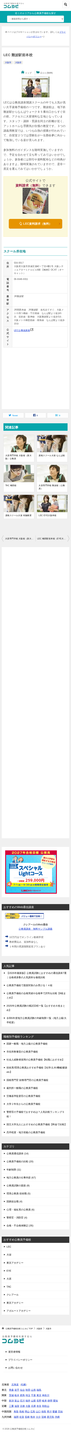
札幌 (23, 1384)
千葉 (33, 1395)
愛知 (55, 1400)
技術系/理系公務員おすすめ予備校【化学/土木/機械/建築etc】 (37, 1069)
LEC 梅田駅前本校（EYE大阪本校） (53, 538)
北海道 (15, 1384)
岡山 (27, 1411)
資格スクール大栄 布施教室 (18, 515)
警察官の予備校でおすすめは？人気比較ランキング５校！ (35, 1114)
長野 (39, 1400)
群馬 (22, 1395)
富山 (16, 1400)
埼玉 (28, 1395)
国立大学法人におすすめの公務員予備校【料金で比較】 (37, 1124)
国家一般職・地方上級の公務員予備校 (27, 1043)
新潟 (11, 1400)
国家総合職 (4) (14, 1201)
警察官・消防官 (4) (17, 1217)
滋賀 (16, 1406)
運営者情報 (14, 1351)
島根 (21, 1411)
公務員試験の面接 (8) (18, 1185)
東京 (39, 1395)
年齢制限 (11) (14, 1169)
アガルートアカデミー (19, 1310)
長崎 (27, 1417)
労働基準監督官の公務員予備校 (23, 1096)
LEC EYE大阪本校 (47, 515)
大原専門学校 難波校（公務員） (52, 487)
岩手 (16, 1390)
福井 (28, 1400)
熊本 (32, 1417)
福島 (39, 1390)
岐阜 (44, 1400)
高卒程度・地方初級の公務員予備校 (26, 1132)
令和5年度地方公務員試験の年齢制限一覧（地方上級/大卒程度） (37, 1020)
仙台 (22, 1390)
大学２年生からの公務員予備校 (23, 1104)
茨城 (11, 1395)
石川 (22, 1400)
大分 (38, 1417)
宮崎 (43, 1417)
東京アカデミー (15, 1262)
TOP (19, 1329)
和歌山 (45, 1406)
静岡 (50, 1400)
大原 (9, 1278)
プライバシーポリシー (20, 1359)
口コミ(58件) (46, 73)
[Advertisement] (35, 693)
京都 (22, 1406)
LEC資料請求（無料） (37, 223)
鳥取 (16, 1411)
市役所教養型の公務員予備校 (22, 1051)
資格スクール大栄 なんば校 (52, 455)
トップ (28, 73)
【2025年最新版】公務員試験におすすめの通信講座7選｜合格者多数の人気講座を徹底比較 (37, 975)
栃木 (16, 1395)
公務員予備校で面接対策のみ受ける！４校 (29, 985)
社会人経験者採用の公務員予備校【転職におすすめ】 (35, 1059)
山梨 (33, 1400)
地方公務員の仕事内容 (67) (21, 1177)
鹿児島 (50, 1417)
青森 (11, 1390)
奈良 (39, 1406)
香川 (49, 1411)
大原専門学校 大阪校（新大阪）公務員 (18, 457)
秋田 (28, 1390)
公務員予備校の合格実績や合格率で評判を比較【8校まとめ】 (36, 995)
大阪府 (18, 62)
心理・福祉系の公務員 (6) (20, 1209)
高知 (60, 1411)
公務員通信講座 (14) (18, 1153)
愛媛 (54, 1411)
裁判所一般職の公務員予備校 (22, 1088)
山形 (33, 1390)
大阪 (28, 1406)
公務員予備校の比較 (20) (20, 1161)
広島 (32, 1411)
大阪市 (8, 62)
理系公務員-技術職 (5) (19, 1193)
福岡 (16, 1417)
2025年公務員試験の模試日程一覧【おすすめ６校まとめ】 (36, 1007)
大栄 (9, 1254)
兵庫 (33, 1406)
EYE (9, 1270)
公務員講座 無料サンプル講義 (35, 928)
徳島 (43, 1411)
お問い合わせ (15, 1367)
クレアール (13, 1294)
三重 (11, 1406)
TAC (9, 1286)
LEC (9, 1246)
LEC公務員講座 (22, 330)
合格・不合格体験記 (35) (20, 1225)
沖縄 (57, 1417)
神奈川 (45, 1395)
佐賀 (21, 1417)
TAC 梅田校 (11, 485)
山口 (38, 1411)
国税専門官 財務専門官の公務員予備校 (27, 1080)
